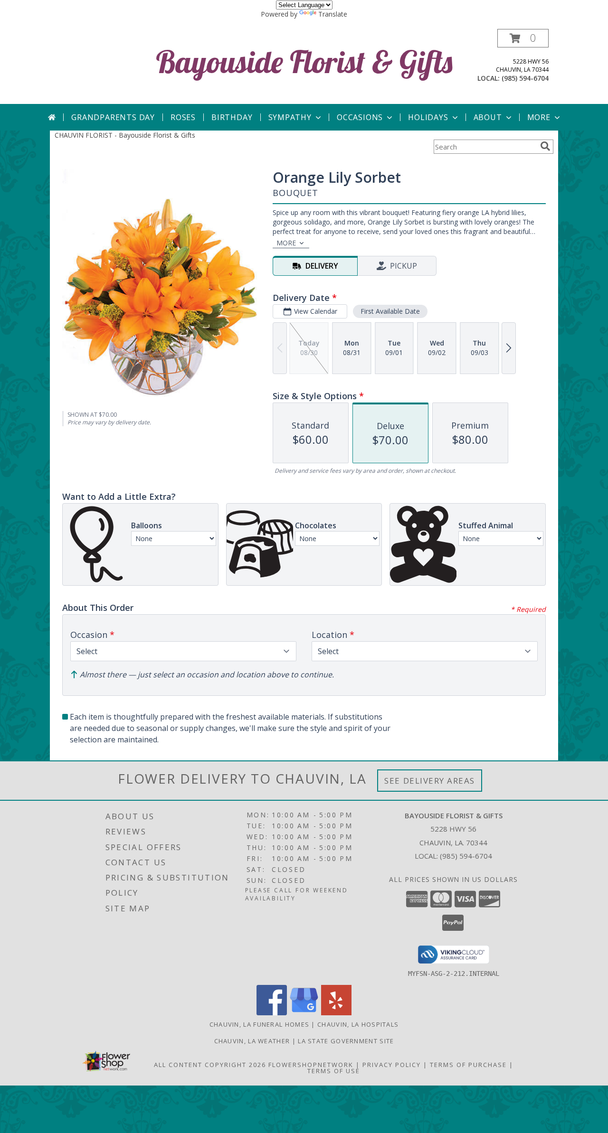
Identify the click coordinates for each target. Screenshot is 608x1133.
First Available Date (390, 311)
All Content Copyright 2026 (210, 1064)
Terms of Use (333, 1071)
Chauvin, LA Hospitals (358, 1024)
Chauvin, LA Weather (252, 1041)
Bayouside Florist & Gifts (304, 61)
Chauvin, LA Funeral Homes (259, 1024)
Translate (332, 14)
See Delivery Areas (429, 780)
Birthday (231, 117)
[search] (545, 146)
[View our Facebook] (271, 1012)
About (488, 117)
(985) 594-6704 (525, 78)
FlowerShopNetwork (310, 1064)
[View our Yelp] (336, 1012)
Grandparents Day (113, 117)
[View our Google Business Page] (304, 1012)
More (539, 117)
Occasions (360, 117)
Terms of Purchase (468, 1064)
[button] (523, 38)
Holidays (428, 117)
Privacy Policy (391, 1064)
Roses (183, 117)
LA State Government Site (346, 1041)
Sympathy (290, 117)
